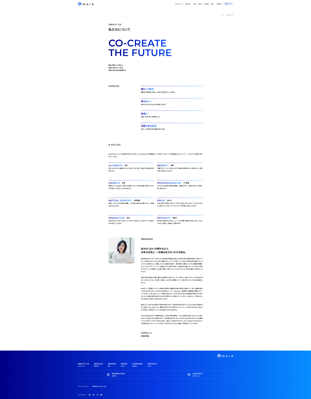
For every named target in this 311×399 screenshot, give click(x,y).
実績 (194, 4)
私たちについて (179, 4)
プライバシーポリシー (83, 386)
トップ (222, 15)
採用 (212, 4)
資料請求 (219, 4)
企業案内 (206, 4)
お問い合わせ (228, 4)
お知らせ (200, 4)
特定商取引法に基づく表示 (99, 386)
